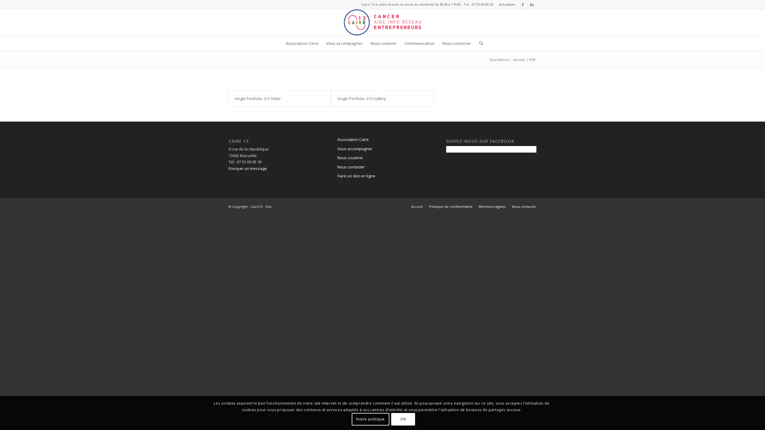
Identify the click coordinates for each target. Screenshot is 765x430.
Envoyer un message (248, 168)
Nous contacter (351, 167)
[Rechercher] (479, 43)
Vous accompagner (354, 148)
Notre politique (370, 419)
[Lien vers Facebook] (522, 4)
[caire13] (382, 22)
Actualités (507, 4)
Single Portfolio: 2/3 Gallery (361, 98)
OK (403, 419)
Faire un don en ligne (356, 176)
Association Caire (353, 139)
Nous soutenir (350, 157)
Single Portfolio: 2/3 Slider (258, 98)
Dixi (269, 206)
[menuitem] (505, 4)
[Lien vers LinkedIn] (531, 4)
